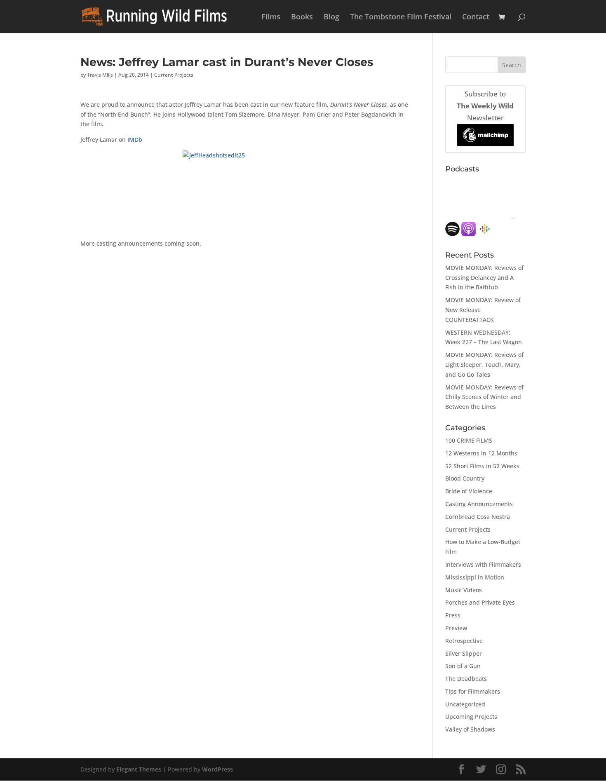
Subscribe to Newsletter (485, 105)
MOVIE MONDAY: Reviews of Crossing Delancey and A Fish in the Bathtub (484, 277)
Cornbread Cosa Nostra (477, 517)
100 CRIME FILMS (468, 440)
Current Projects (173, 74)
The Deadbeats (466, 678)
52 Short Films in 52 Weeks (482, 466)
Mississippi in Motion (474, 577)
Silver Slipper (463, 653)
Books (302, 17)
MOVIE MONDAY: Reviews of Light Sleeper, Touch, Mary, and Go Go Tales (484, 364)
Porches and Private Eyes (480, 602)
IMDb (134, 139)
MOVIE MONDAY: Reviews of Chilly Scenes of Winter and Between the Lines (484, 397)
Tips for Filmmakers (472, 691)
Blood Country (464, 478)
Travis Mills (100, 74)
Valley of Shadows (470, 729)
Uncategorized (465, 704)
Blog (331, 17)
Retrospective (464, 641)
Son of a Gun (463, 666)
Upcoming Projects (471, 716)
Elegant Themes (138, 769)
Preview (456, 628)
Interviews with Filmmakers (483, 564)
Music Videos (463, 590)
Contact (475, 17)
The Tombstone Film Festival (400, 17)
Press (452, 615)
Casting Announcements (479, 504)
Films (270, 17)
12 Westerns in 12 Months (481, 453)
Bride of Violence (468, 491)
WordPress (217, 769)
